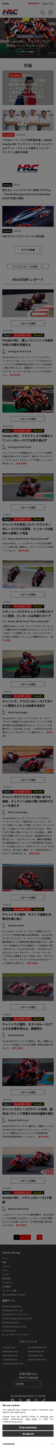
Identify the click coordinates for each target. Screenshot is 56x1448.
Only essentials (28, 1427)
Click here (31, 1419)
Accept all (28, 1433)
